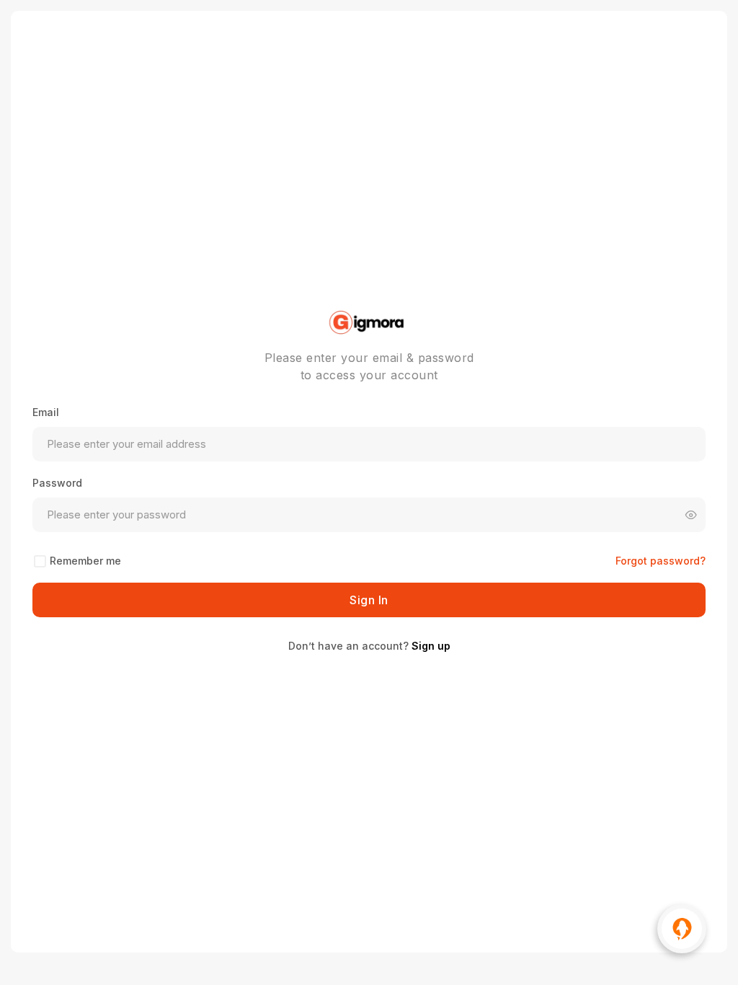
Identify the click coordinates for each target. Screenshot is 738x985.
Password (57, 483)
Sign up (431, 646)
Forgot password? (660, 561)
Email (45, 412)
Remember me (85, 561)
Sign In (369, 600)
